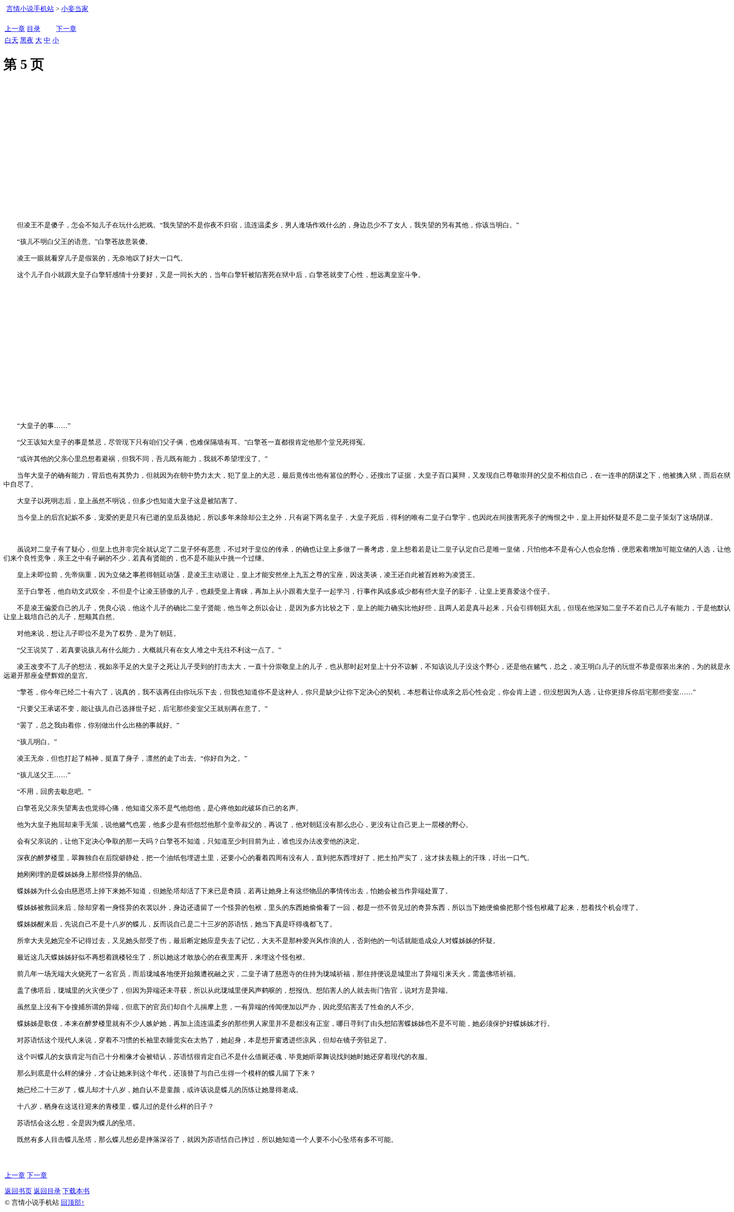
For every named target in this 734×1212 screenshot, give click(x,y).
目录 (33, 28)
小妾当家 (74, 8)
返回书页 (18, 1191)
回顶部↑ (73, 1202)
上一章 (15, 28)
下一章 (66, 28)
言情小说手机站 (30, 8)
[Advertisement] (367, 157)
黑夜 (27, 40)
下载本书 (76, 1191)
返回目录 (47, 1191)
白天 (11, 40)
